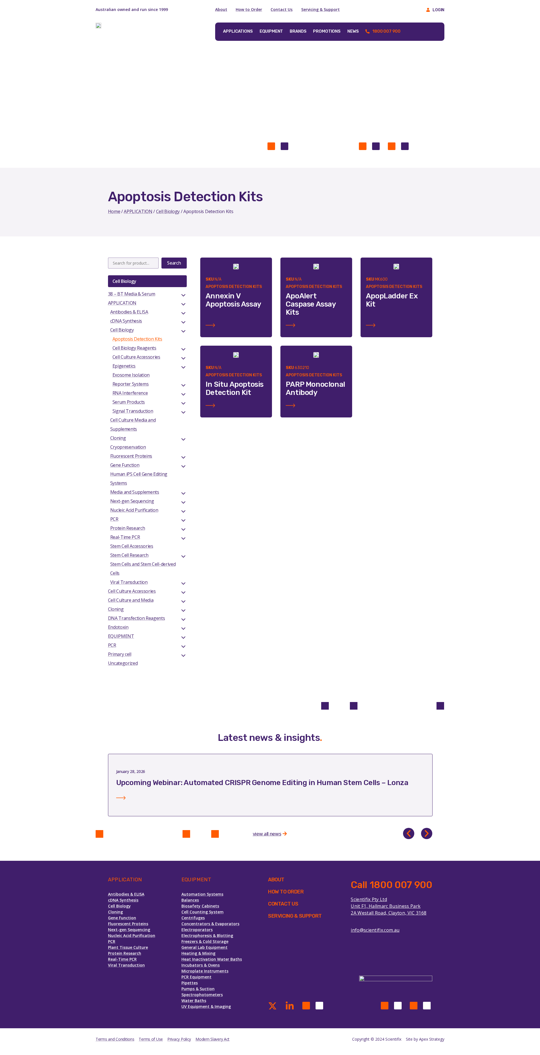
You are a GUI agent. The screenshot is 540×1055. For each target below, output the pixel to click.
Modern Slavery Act (212, 1039)
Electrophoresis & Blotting (207, 935)
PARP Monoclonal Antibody (315, 388)
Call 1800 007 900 (391, 885)
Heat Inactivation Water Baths (211, 959)
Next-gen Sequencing (132, 501)
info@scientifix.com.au (375, 930)
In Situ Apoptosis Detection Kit (235, 388)
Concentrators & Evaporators (210, 923)
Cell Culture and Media (131, 600)
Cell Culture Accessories (136, 357)
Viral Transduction (129, 582)
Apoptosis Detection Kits (137, 339)
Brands (298, 31)
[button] (408, 833)
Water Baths (193, 1000)
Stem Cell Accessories (131, 546)
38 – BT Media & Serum (131, 294)
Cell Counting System (202, 912)
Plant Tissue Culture (128, 947)
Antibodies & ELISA (129, 312)
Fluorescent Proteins (131, 456)
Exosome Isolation (131, 375)
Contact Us (281, 9)
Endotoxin (118, 627)
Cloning (118, 438)
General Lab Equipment (204, 947)
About (221, 9)
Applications (238, 31)
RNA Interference (130, 393)
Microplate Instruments (204, 971)
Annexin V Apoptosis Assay (233, 300)
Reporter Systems (130, 384)
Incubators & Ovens (200, 965)
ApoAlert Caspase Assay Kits (311, 304)
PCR (114, 519)
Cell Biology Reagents (134, 348)
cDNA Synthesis (126, 321)
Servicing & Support (320, 9)
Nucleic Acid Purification (134, 510)
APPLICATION (138, 211)
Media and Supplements (134, 492)
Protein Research (127, 528)
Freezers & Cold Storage (204, 941)
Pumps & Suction (198, 988)
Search (174, 263)
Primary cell (119, 654)
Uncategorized (123, 663)
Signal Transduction (132, 411)
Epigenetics (124, 366)
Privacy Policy (179, 1039)
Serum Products (128, 402)
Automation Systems (202, 894)
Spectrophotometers (202, 994)
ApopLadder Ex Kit (392, 300)
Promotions (327, 31)
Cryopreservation (128, 447)
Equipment (271, 31)
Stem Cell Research (129, 555)
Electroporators (197, 929)
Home (114, 211)
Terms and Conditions (115, 1039)
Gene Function (125, 465)
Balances (190, 900)
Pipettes (189, 982)
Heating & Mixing (198, 953)
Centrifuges (193, 917)
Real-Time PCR (125, 537)
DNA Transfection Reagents (136, 618)
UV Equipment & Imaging (206, 1006)
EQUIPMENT (121, 636)
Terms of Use (151, 1039)
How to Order (249, 9)
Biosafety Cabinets (200, 906)
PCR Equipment (196, 977)
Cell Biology (168, 211)
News (353, 31)
